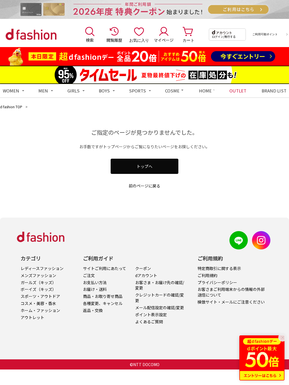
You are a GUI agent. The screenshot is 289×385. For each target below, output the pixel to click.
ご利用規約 (207, 275)
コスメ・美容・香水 (38, 303)
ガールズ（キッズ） (38, 282)
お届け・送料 (95, 289)
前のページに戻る (144, 186)
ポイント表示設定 (151, 314)
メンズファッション (38, 275)
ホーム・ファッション (40, 310)
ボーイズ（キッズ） (38, 289)
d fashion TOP (11, 106)
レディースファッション (42, 268)
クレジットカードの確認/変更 (159, 297)
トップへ (144, 166)
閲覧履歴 (114, 40)
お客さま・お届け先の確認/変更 (159, 285)
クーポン (143, 268)
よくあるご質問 (149, 321)
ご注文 (89, 275)
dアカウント (146, 275)
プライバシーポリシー (217, 282)
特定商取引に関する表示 (219, 268)
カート (188, 40)
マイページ (164, 40)
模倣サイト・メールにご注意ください (231, 302)
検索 (90, 40)
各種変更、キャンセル (102, 303)
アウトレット (32, 317)
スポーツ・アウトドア (40, 296)
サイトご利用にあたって (104, 268)
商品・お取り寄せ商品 (102, 296)
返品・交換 (93, 310)
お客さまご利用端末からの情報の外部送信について (231, 292)
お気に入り (139, 40)
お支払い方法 (95, 282)
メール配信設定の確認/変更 (159, 307)
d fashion (31, 34)
